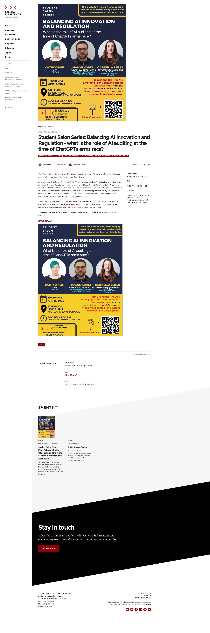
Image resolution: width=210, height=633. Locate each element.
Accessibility (146, 595)
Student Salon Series (48, 132)
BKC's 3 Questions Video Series (80, 384)
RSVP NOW (44, 221)
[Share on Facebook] (144, 164)
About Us (8, 64)
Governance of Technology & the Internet (111, 156)
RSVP (41, 345)
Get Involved (9, 73)
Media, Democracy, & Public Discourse (78, 156)
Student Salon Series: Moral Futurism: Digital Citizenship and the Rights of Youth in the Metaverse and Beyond (50, 453)
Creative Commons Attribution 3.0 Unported (129, 604)
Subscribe (49, 548)
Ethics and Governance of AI (50, 156)
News (7, 68)
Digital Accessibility (143, 598)
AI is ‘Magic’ (71, 375)
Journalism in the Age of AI (78, 365)
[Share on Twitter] (149, 164)
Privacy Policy (145, 593)
